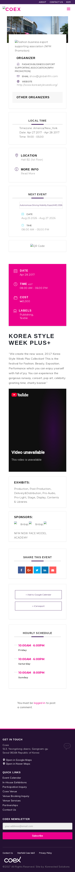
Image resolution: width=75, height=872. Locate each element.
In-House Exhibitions (15, 782)
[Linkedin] (45, 570)
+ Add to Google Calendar (38, 594)
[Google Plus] (29, 570)
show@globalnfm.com (43, 76)
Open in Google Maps (18, 759)
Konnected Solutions (57, 866)
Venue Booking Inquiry (16, 796)
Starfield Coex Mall (26, 853)
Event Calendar (12, 777)
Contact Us (9, 809)
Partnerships (10, 805)
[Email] (52, 570)
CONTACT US (56, 2)
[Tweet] (37, 570)
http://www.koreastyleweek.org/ (37, 84)
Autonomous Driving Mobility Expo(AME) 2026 (41, 205)
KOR (68, 2)
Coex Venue (10, 791)
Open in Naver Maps (17, 763)
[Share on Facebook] (21, 570)
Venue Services (12, 800)
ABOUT (42, 2)
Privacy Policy (45, 853)
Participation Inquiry (15, 786)
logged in (40, 703)
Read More (28, 173)
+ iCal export (38, 606)
